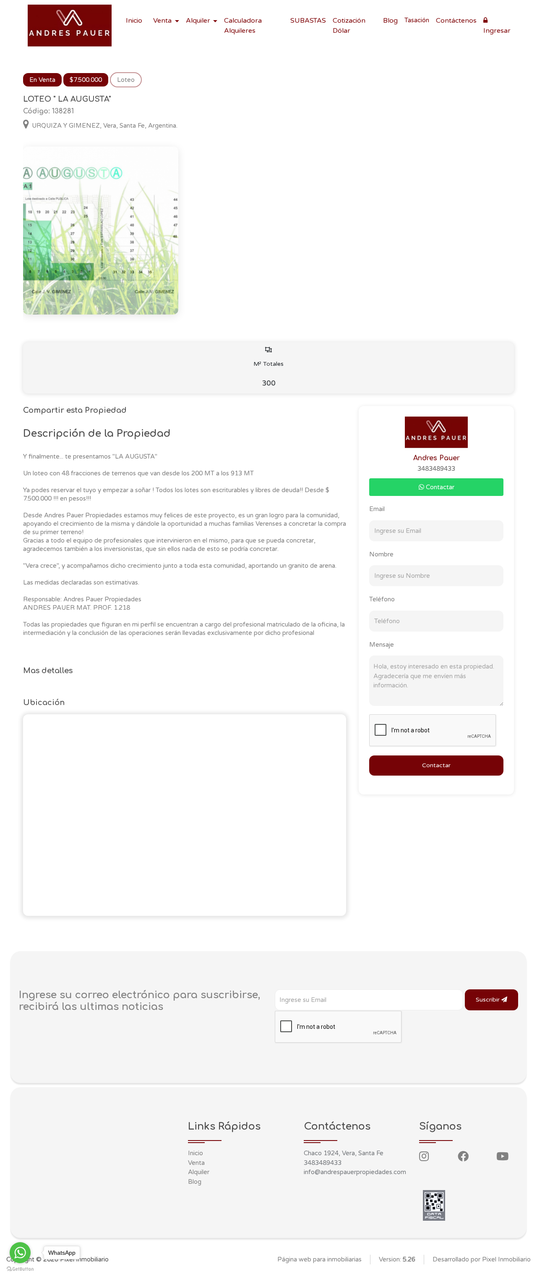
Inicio (134, 20)
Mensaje (381, 644)
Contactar (439, 487)
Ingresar (497, 30)
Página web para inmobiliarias (319, 1259)
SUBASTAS (308, 20)
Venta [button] (163, 20)
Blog (390, 20)
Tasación (416, 20)
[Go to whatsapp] (20, 1252)
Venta (196, 1163)
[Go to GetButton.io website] (20, 1268)
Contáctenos (456, 20)
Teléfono (382, 599)
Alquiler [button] (199, 20)
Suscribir (488, 999)
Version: (397, 1259)
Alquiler (198, 1172)
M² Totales (268, 374)
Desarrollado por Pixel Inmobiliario (482, 1259)
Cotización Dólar (349, 25)
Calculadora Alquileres (243, 25)
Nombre (381, 554)
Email (377, 509)
